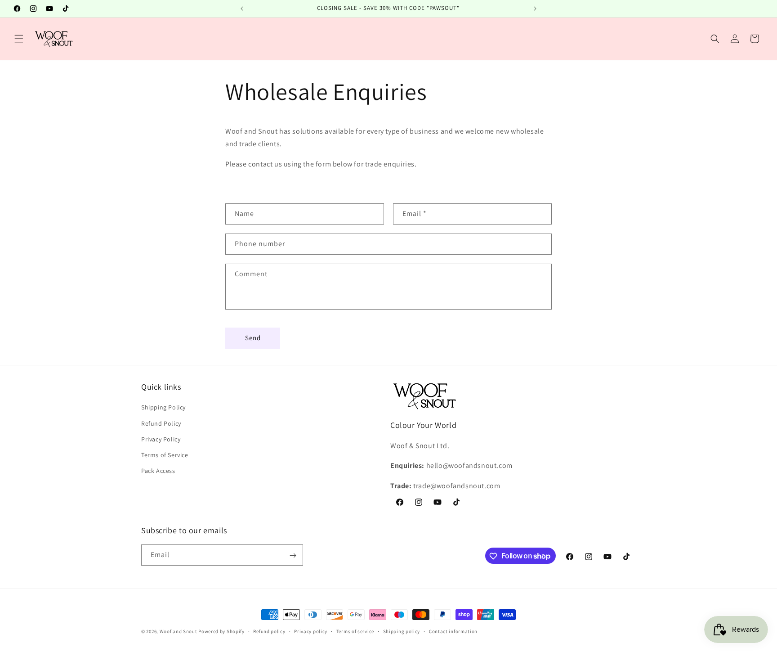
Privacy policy (310, 631)
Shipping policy (401, 631)
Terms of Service (164, 455)
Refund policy (269, 631)
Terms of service (355, 631)
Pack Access (158, 471)
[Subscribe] (293, 555)
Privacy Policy (160, 439)
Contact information (453, 631)
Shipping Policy (163, 408)
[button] (19, 39)
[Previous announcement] (242, 8)
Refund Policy (161, 423)
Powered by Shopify (221, 631)
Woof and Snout (178, 631)
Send (253, 338)
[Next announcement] (535, 8)
